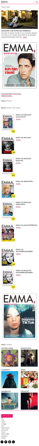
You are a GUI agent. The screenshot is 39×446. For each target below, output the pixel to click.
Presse (3, 422)
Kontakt (3, 438)
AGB (2, 426)
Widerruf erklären (7, 416)
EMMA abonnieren (6, 95)
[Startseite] (19, 2)
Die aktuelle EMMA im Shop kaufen (11, 93)
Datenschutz (4, 430)
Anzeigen (3, 424)
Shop (2, 420)
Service (3, 432)
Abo (2, 418)
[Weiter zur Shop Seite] (19, 65)
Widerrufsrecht (5, 428)
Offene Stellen (5, 434)
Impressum (4, 436)
